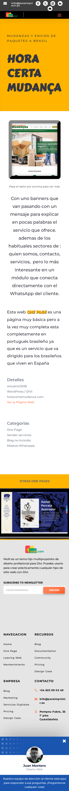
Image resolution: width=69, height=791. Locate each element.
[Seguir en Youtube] (50, 8)
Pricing (8, 711)
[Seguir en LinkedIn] (60, 3)
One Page (10, 650)
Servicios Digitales (16, 704)
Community (43, 657)
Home (7, 644)
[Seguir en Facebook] (38, 3)
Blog (6, 690)
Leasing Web (12, 657)
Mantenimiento (14, 664)
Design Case (12, 717)
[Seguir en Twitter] (45, 3)
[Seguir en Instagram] (52, 3)
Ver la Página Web (20, 402)
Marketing (10, 697)
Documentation (45, 650)
